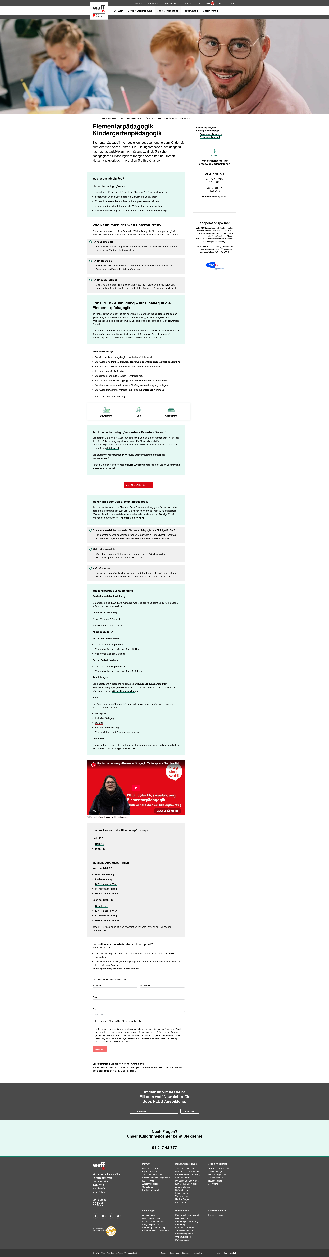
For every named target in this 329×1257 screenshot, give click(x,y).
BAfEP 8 (99, 844)
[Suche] (219, 3)
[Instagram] (110, 1216)
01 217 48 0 (99, 1191)
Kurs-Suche (180, 1202)
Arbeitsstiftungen (216, 1171)
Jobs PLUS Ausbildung (219, 1168)
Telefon (96, 1009)
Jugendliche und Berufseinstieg (182, 1188)
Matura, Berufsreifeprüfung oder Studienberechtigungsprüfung (145, 361)
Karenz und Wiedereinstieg (187, 1174)
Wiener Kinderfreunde (107, 893)
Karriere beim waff (150, 1189)
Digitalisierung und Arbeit (186, 1180)
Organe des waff (149, 1171)
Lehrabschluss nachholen (187, 1171)
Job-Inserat (112, 448)
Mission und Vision (151, 1168)
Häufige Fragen (182, 1199)
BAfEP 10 (100, 848)
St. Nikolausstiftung (106, 888)
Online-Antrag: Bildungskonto (155, 1230)
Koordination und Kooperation (156, 1177)
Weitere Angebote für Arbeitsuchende (218, 1176)
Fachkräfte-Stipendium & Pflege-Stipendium (153, 1223)
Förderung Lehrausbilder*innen (184, 1226)
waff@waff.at (99, 1188)
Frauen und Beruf (183, 1177)
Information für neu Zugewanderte (183, 1195)
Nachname (145, 985)
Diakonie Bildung (104, 874)
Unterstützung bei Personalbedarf (183, 1238)
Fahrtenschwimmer (151, 389)
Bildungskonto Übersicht (153, 1218)
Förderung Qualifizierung (186, 1221)
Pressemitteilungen (217, 1215)
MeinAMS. (225, 252)
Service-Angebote (135, 464)
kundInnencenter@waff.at (214, 196)
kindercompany (103, 879)
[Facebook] (95, 1216)
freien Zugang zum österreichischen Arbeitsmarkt (139, 380)
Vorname (97, 985)
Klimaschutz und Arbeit (185, 1183)
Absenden (100, 1048)
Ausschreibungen (150, 1183)
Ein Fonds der (100, 1199)
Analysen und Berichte (152, 1174)
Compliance (147, 1186)
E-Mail (95, 997)
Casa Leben (101, 906)
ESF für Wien (148, 1180)
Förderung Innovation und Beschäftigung (187, 1217)
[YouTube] (103, 1216)
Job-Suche (213, 1183)
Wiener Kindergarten (123, 691)
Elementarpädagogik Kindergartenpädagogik (207, 129)
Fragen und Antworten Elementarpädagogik (211, 136)
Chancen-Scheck (150, 1215)
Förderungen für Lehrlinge (154, 1227)
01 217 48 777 (214, 173)
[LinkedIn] (118, 1216)
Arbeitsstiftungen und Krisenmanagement (185, 1232)
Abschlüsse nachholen (185, 1168)
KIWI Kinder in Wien (106, 884)
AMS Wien (209, 230)
